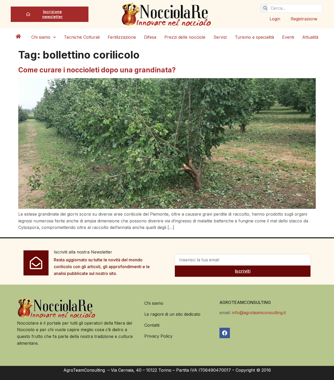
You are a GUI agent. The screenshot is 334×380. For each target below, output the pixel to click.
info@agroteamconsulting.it (259, 312)
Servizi (220, 37)
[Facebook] (224, 333)
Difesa (150, 37)
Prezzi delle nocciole (184, 37)
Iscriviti (242, 271)
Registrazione (304, 18)
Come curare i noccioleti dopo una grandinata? (97, 70)
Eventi (288, 37)
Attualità (310, 37)
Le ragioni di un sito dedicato (172, 314)
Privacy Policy (158, 336)
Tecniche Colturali (82, 37)
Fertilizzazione (122, 37)
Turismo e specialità (254, 37)
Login (275, 18)
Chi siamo (40, 37)
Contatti (151, 325)
